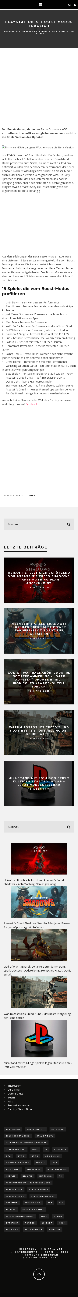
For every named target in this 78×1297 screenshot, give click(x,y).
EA (46, 1149)
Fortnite (60, 1149)
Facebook (32, 404)
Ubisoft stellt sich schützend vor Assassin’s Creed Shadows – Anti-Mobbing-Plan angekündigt (39, 578)
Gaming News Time (20, 1109)
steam (58, 1216)
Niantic (28, 1176)
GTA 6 (34, 1156)
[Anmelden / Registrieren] (75, 4)
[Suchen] (69, 4)
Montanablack (57, 1169)
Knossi (40, 1162)
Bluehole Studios (18, 1136)
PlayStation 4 (13, 495)
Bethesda (57, 1129)
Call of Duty (45, 1136)
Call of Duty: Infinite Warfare (26, 1142)
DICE (35, 1149)
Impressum (14, 1085)
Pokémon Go (33, 1203)
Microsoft (13, 1169)
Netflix (11, 1176)
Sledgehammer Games (20, 1216)
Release (11, 1209)
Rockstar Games (33, 1209)
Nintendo (45, 1176)
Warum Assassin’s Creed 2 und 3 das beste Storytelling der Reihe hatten (39, 731)
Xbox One (12, 1229)
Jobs (10, 1101)
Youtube (54, 1229)
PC (53, 31)
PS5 (61, 1203)
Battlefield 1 (36, 1129)
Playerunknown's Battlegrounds (28, 1183)
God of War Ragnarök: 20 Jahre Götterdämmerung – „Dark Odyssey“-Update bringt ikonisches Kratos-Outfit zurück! (39, 679)
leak (54, 1162)
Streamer (12, 1223)
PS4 (50, 1203)
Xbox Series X (33, 1229)
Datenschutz (15, 1093)
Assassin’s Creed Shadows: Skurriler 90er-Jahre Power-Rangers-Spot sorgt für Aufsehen (39, 629)
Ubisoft (47, 1223)
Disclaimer (14, 1089)
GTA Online (52, 1156)
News (44, 31)
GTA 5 (21, 1156)
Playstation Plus (43, 1196)
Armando (9, 31)
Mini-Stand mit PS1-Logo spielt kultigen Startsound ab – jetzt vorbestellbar (39, 781)
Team (11, 1097)
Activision (13, 1129)
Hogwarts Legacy (17, 1162)
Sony (32, 495)
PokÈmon (12, 1203)
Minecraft (34, 1169)
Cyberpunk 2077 (16, 1149)
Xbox (41, 33)
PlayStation (66, 31)
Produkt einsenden (19, 1105)
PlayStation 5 (15, 1196)
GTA (8, 1156)
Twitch (30, 1223)
